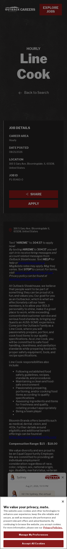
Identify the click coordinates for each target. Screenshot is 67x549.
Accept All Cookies (33, 543)
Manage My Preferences (33, 534)
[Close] (63, 501)
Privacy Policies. (53, 527)
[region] (33, 523)
